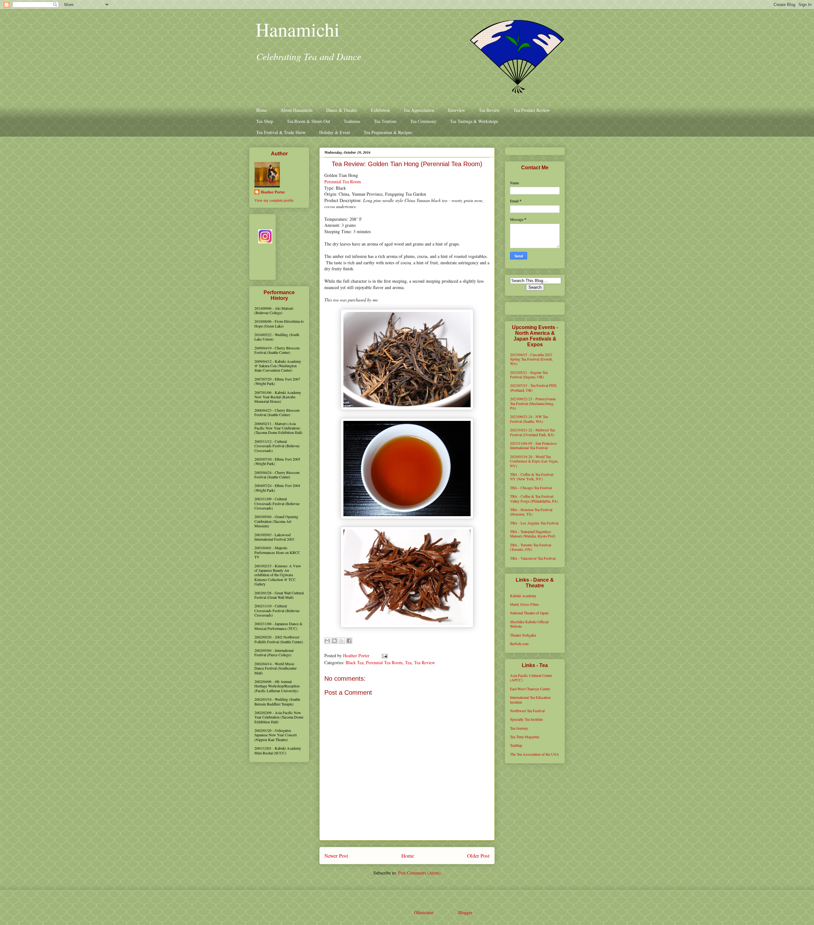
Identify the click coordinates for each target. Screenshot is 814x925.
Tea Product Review (532, 110)
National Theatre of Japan (529, 612)
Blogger (465, 912)
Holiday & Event (334, 132)
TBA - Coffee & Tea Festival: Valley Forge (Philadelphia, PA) (534, 498)
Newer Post (336, 855)
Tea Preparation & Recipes (388, 132)
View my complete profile (273, 200)
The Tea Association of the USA (534, 754)
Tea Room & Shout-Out (308, 121)
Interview (456, 110)
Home (261, 110)
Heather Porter (357, 655)
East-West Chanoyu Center (530, 688)
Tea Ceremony (423, 121)
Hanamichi (298, 29)
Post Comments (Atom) (419, 873)
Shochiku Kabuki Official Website (529, 624)
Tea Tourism (385, 121)
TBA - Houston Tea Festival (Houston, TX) (531, 512)
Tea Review (489, 110)
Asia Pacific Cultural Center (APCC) (531, 677)
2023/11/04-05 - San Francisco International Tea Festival (533, 445)
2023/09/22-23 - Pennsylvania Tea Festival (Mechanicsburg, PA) (532, 403)
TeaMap (516, 745)
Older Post (478, 855)
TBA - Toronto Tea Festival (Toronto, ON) (530, 547)
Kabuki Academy (523, 595)
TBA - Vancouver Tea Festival (532, 558)
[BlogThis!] (334, 641)
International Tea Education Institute (530, 699)
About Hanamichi (297, 110)
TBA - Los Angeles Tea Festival (534, 522)
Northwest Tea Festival (527, 710)
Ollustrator (423, 912)
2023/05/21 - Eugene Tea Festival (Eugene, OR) (529, 374)
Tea (408, 662)
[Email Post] (384, 655)
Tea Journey (519, 728)
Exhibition (380, 110)
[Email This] (327, 641)
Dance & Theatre (341, 110)
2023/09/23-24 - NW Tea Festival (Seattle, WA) (529, 418)
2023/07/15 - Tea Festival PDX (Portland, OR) (533, 387)
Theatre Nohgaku (523, 635)
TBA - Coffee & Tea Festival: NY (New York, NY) (532, 476)
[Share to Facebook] (349, 641)
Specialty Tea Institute (526, 719)
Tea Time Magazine (524, 736)
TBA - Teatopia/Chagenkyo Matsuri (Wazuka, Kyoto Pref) (532, 533)
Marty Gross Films (524, 604)
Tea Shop (264, 121)
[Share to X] (342, 641)
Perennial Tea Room (342, 182)
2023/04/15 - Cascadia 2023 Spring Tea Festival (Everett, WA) (531, 359)
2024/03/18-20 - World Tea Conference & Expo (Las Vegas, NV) (534, 461)
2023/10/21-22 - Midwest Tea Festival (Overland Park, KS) (532, 432)
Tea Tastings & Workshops (474, 121)
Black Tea (354, 662)
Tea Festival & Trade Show (281, 132)
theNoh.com (519, 643)
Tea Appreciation (419, 110)
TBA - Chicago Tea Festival (531, 487)
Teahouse (352, 121)
